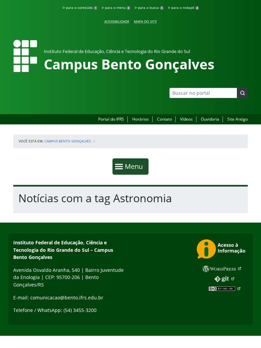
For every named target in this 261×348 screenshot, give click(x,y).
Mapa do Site (145, 21)
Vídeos (186, 119)
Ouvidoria (210, 119)
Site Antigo (237, 119)
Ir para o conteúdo (79, 7)
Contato (164, 119)
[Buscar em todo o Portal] (242, 93)
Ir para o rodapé (183, 7)
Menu (135, 166)
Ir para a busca (148, 7)
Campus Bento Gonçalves (68, 141)
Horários (140, 119)
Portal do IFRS (111, 119)
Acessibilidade (116, 21)
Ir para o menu (115, 7)
